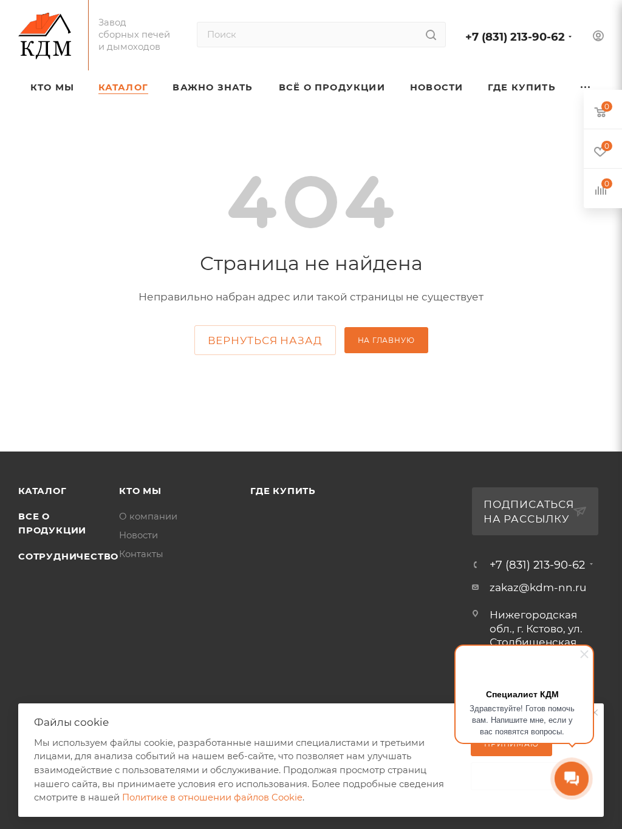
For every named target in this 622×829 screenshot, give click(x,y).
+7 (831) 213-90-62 (515, 37)
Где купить (283, 491)
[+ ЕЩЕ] (586, 87)
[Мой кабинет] (598, 37)
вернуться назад (265, 340)
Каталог (42, 491)
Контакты (141, 554)
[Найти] (431, 34)
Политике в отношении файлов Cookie (212, 797)
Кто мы (140, 491)
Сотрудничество (68, 556)
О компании (148, 516)
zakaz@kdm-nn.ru (538, 587)
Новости (138, 535)
